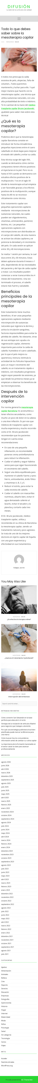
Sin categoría (6, 1035)
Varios (3, 1042)
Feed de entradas (7, 1062)
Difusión (19, 7)
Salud (3, 1031)
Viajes (3, 1045)
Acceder (4, 1058)
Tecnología (5, 1038)
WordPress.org (7, 1065)
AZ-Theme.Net (26, 1080)
